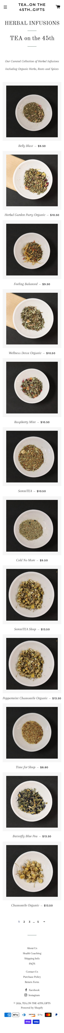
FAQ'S (32, 963)
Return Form (32, 982)
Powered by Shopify (32, 1007)
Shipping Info (32, 958)
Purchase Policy (32, 976)
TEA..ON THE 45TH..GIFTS (32, 7)
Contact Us (32, 971)
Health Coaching (32, 953)
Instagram (34, 995)
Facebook (33, 990)
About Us (32, 948)
